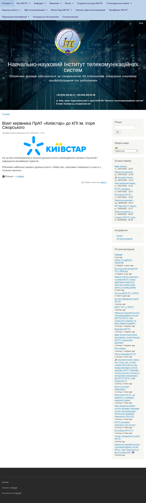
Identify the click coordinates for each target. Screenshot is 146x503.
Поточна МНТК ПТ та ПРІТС (127, 293)
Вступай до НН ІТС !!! (124, 430)
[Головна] (67, 42)
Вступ (67, 4)
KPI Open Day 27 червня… (126, 206)
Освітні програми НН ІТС (125, 354)
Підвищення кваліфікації (13, 18)
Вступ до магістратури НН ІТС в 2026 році (126, 270)
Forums (119, 236)
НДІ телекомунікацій (34, 11)
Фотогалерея (120, 348)
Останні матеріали (124, 239)
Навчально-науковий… (124, 172)
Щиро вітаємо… (121, 166)
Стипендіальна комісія (117, 4)
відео (21, 176)
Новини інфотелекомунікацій (90, 10)
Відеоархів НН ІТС (123, 329)
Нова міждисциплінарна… (126, 183)
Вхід (141, 23)
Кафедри (37, 4)
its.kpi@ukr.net (82, 104)
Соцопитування (70, 17)
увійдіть (103, 182)
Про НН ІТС (21, 4)
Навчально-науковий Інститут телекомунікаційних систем (73, 67)
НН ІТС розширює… (123, 189)
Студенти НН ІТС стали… (126, 217)
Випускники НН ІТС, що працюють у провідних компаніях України (125, 397)
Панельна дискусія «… (124, 212)
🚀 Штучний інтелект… (125, 177)
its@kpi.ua (69, 104)
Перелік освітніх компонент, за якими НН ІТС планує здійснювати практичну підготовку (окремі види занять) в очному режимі (127, 282)
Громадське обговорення (46, 17)
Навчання (53, 4)
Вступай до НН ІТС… (124, 194)
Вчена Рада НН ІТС (59, 11)
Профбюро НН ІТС (118, 10)
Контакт (5, 482)
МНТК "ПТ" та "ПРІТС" (124, 307)
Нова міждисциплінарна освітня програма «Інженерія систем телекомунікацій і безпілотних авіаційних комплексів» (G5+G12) (127, 411)
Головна (5, 4)
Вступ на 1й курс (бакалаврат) (122, 388)
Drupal (14, 488)
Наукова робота (9, 11)
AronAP (18, 493)
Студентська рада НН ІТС (90, 3)
